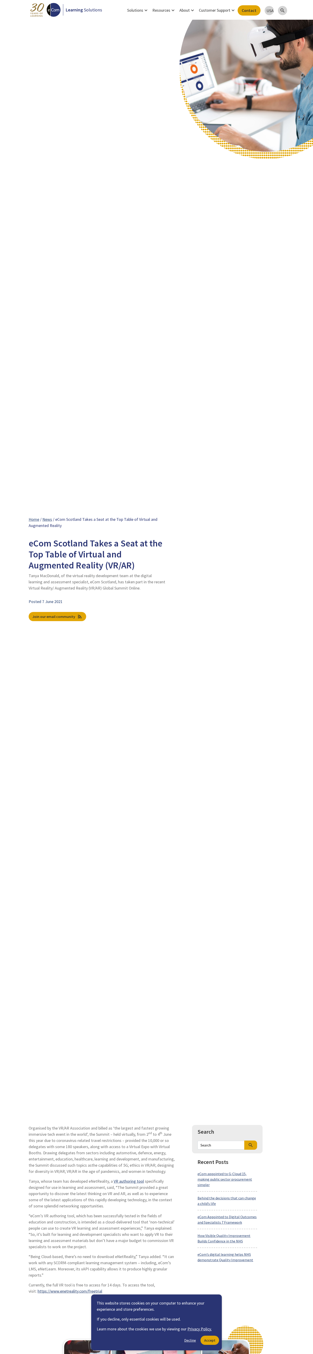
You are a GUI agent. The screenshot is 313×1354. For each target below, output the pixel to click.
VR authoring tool (129, 1181)
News (47, 519)
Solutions (138, 10)
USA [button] (270, 10)
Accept (209, 1340)
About (187, 10)
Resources (164, 10)
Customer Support (217, 10)
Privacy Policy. (199, 1329)
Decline (190, 1340)
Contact (249, 10)
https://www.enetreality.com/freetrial (70, 1291)
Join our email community (57, 616)
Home (34, 519)
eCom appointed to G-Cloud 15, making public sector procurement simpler (225, 1179)
